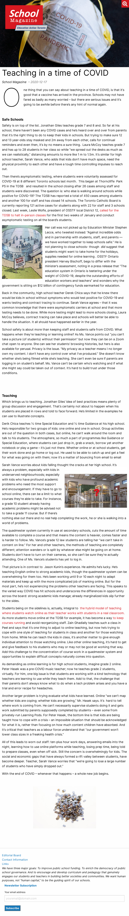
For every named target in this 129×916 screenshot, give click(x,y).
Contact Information (15, 859)
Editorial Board (11, 855)
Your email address (15, 892)
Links (5, 863)
